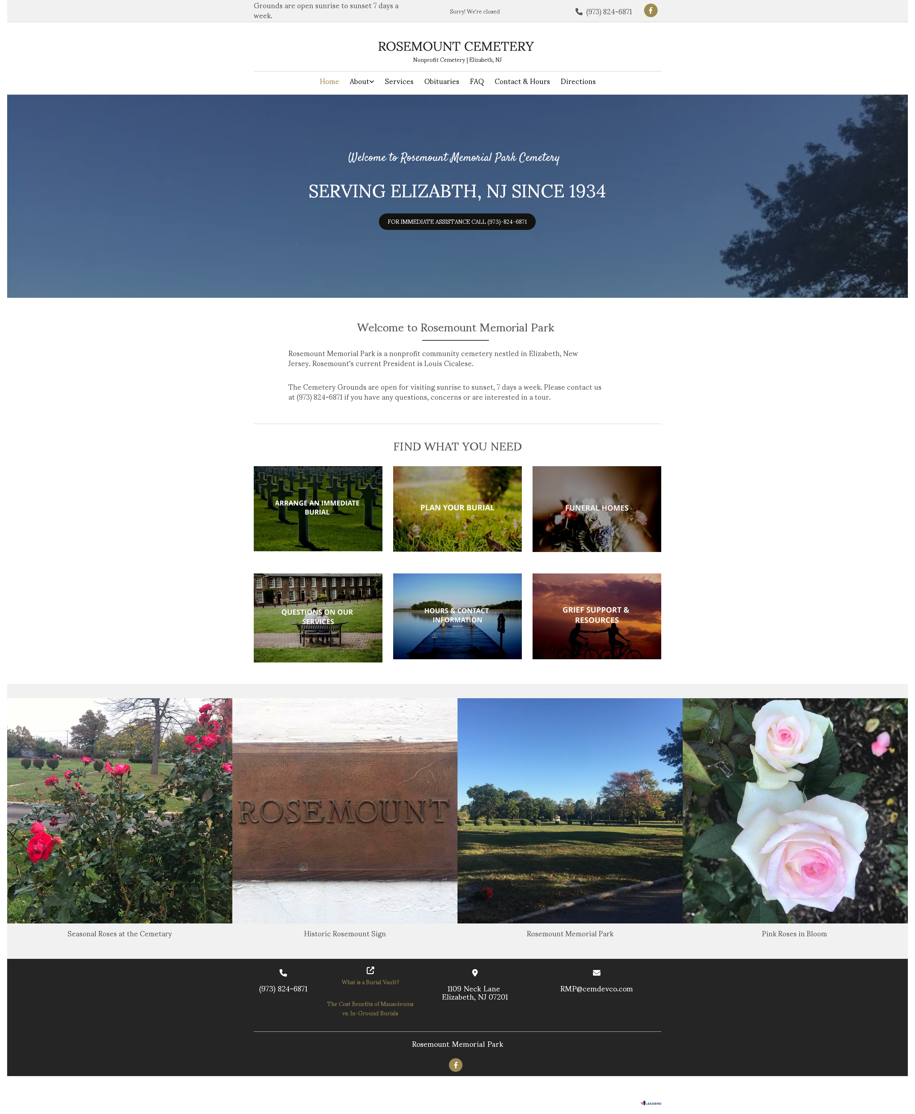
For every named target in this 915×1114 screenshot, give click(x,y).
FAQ (477, 81)
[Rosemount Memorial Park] (651, 10)
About (359, 81)
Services (399, 81)
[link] (362, 81)
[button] (457, 221)
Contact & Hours (522, 81)
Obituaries (441, 81)
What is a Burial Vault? (370, 981)
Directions (578, 81)
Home (329, 81)
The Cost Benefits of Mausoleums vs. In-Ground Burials (370, 1008)
